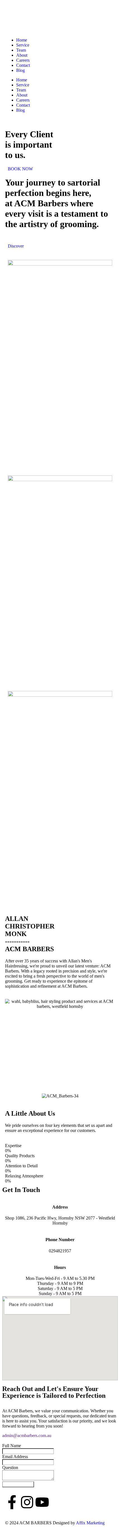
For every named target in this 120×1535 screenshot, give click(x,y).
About (21, 55)
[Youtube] (42, 1502)
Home (21, 40)
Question (10, 1467)
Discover (16, 246)
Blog (20, 70)
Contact (23, 65)
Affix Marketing (90, 1522)
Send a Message (18, 1484)
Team (21, 50)
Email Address (15, 1456)
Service (22, 45)
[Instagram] (27, 1502)
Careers (23, 60)
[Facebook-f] (12, 1502)
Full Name (11, 1445)
